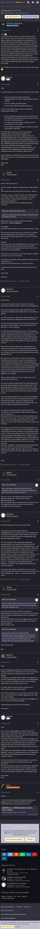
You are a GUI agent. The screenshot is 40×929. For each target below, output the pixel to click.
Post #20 (31, 197)
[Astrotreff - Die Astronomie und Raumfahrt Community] (13, 2)
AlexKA (17, 281)
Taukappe (24, 197)
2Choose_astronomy (9, 13)
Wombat (18, 464)
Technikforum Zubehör (13, 874)
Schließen (17, 926)
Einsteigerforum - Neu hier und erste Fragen (18, 880)
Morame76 (10, 879)
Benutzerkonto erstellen (14, 839)
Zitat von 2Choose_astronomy (13, 211)
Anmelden (30, 839)
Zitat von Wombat (9, 485)
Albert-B (24, 896)
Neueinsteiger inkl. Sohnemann (17, 883)
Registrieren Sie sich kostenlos (13, 833)
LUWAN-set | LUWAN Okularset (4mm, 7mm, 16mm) (17, 809)
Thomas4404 (10, 885)
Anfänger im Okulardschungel (16, 877)
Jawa (19, 896)
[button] (37, 2)
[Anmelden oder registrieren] (33, 2)
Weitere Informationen (7, 926)
